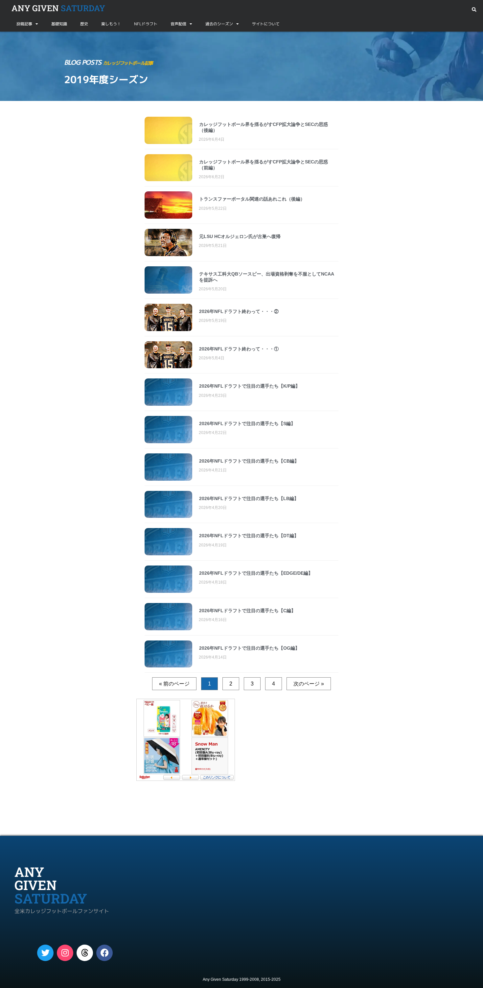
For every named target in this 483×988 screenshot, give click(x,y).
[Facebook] (104, 953)
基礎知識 (59, 24)
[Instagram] (65, 953)
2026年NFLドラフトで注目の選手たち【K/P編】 (249, 386)
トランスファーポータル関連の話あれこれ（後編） (252, 199)
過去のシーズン (219, 24)
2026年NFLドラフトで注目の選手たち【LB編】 (249, 498)
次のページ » (308, 684)
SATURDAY (58, 8)
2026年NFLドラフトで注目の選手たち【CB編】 (249, 461)
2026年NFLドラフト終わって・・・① (239, 348)
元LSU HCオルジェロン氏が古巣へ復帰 (240, 236)
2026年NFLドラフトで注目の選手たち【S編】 (247, 423)
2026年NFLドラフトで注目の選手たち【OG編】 (249, 648)
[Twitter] (45, 953)
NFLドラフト (145, 24)
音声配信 (178, 24)
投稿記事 (24, 24)
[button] (474, 10)
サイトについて (266, 24)
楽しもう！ (111, 24)
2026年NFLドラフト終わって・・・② (239, 311)
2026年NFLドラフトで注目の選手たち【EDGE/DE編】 (256, 573)
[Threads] (85, 953)
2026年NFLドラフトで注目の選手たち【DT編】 (249, 535)
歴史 (84, 24)
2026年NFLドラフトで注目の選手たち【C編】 (247, 610)
